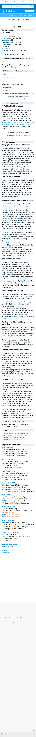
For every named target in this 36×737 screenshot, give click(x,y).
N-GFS (10, 447)
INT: (3, 456)
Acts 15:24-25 (25, 281)
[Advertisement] (18, 592)
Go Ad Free (3, 733)
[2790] (2, 332)
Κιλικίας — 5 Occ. (8, 552)
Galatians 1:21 (22, 124)
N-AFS (12, 459)
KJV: (3, 454)
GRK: (4, 449)
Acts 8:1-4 (6, 332)
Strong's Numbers (8, 435)
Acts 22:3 (30, 122)
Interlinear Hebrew (21, 433)
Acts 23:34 (5, 124)
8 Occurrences (7, 546)
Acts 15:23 (6, 218)
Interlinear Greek (7, 433)
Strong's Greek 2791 (9, 544)
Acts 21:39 (22, 122)
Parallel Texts (17, 439)
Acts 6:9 (4, 122)
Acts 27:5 (13, 124)
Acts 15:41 (17, 218)
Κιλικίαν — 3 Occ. (8, 550)
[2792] (34, 332)
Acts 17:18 (15, 316)
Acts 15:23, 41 (13, 122)
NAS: (3, 451)
